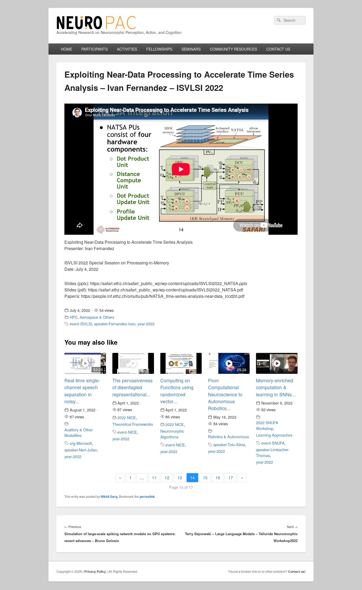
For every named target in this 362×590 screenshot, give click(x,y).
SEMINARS (191, 49)
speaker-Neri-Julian (80, 450)
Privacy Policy (95, 571)
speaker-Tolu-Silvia (229, 444)
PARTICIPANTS (94, 49)
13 (179, 477)
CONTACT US (278, 49)
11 (154, 477)
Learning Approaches (274, 435)
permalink (147, 496)
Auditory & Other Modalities (78, 432)
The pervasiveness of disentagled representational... (132, 387)
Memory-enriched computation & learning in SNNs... (276, 387)
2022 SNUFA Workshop (267, 425)
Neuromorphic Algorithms (172, 434)
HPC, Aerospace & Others (92, 317)
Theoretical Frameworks (132, 424)
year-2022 (146, 323)
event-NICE (127, 432)
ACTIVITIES (127, 49)
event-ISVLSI (81, 323)
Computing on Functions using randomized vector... (176, 391)
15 (205, 477)
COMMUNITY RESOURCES (233, 49)
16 (217, 477)
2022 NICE (126, 417)
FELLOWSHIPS (159, 49)
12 (167, 477)
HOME (66, 49)
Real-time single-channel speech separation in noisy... (82, 391)
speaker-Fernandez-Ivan (114, 323)
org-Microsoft (81, 443)
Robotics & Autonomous (228, 436)
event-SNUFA (273, 443)
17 (230, 477)
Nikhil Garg (109, 496)
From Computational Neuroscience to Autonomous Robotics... (225, 394)
